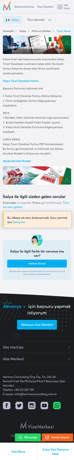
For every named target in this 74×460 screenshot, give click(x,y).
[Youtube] (44, 406)
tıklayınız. (19, 222)
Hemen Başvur (60, 437)
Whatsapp (30, 437)
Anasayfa (8, 31)
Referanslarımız (24, 6)
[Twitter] (19, 406)
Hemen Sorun (37, 263)
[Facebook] (6, 406)
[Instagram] (32, 406)
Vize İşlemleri (45, 6)
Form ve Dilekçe (41, 31)
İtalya (22, 31)
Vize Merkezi (13, 358)
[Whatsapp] (57, 406)
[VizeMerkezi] (37, 424)
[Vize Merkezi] (7, 6)
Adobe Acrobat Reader (17, 161)
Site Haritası (13, 347)
